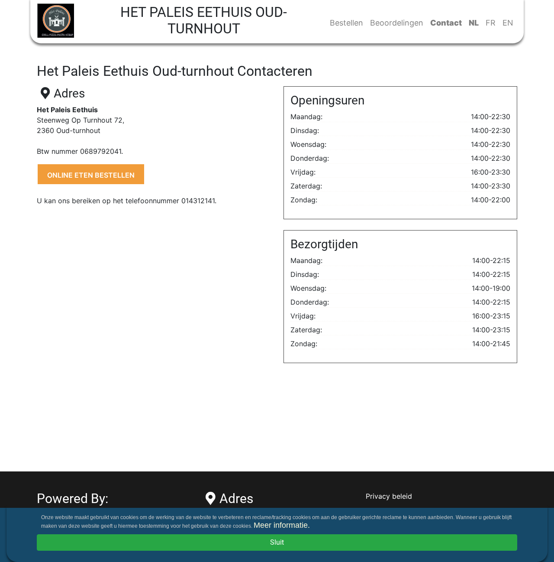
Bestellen (346, 22)
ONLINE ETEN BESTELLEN (91, 175)
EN (507, 22)
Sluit (277, 542)
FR (491, 22)
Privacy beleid (389, 496)
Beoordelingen (396, 22)
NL (474, 22)
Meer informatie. (282, 525)
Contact (446, 22)
